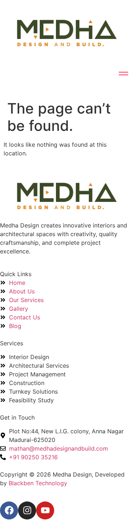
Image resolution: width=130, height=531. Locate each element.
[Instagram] (27, 510)
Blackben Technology (38, 483)
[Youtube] (45, 510)
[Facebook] (9, 510)
